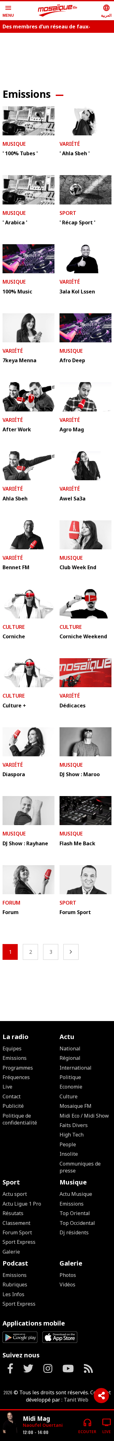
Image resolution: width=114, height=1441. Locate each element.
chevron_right (71, 952)
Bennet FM (16, 567)
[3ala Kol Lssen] (85, 258)
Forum (11, 902)
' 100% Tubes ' (20, 153)
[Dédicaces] (85, 672)
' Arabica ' (15, 222)
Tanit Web (76, 1399)
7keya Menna (19, 360)
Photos (68, 1275)
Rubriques (15, 1284)
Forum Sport (75, 912)
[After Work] (28, 396)
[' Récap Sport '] (85, 189)
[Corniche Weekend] (85, 603)
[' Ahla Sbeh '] (85, 120)
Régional (70, 1057)
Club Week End (78, 567)
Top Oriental (75, 1213)
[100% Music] (28, 258)
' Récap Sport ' (77, 222)
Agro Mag (72, 429)
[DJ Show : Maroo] (85, 741)
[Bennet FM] (28, 534)
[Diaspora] (28, 741)
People (68, 1144)
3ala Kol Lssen (77, 291)
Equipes (12, 1048)
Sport (68, 213)
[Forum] (28, 879)
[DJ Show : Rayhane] (28, 810)
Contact (12, 1096)
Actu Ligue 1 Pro (22, 1203)
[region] (57, 985)
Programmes (18, 1067)
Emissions (15, 1057)
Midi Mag (36, 1418)
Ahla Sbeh (15, 498)
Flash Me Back (77, 843)
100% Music (17, 291)
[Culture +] (28, 672)
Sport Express (19, 1241)
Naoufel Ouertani (43, 1425)
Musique (14, 143)
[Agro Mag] (85, 396)
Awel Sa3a (73, 498)
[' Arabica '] (28, 189)
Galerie (11, 1251)
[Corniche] (28, 603)
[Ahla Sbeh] (28, 465)
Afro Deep (72, 360)
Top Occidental (77, 1223)
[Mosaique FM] (57, 10)
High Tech (72, 1134)
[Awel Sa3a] (85, 465)
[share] (101, 1395)
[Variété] (10, 1423)
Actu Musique (76, 1193)
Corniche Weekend (83, 636)
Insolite (69, 1153)
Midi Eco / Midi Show (84, 1115)
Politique (70, 1077)
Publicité (13, 1105)
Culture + (14, 705)
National (70, 1048)
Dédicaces (73, 705)
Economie (71, 1086)
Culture (14, 626)
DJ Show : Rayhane (25, 843)
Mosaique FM (76, 1105)
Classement (16, 1223)
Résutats (13, 1213)
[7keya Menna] (28, 327)
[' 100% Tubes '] (28, 120)
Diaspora (14, 774)
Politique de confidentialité (20, 1119)
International (76, 1067)
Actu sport (15, 1193)
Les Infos (13, 1294)
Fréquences (16, 1077)
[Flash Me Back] (85, 810)
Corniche (14, 636)
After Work (17, 429)
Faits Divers (74, 1125)
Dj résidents (74, 1232)
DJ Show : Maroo (80, 774)
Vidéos (67, 1284)
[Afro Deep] (85, 327)
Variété (70, 143)
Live (7, 1086)
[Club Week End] (85, 534)
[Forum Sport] (85, 879)
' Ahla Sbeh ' (75, 153)
